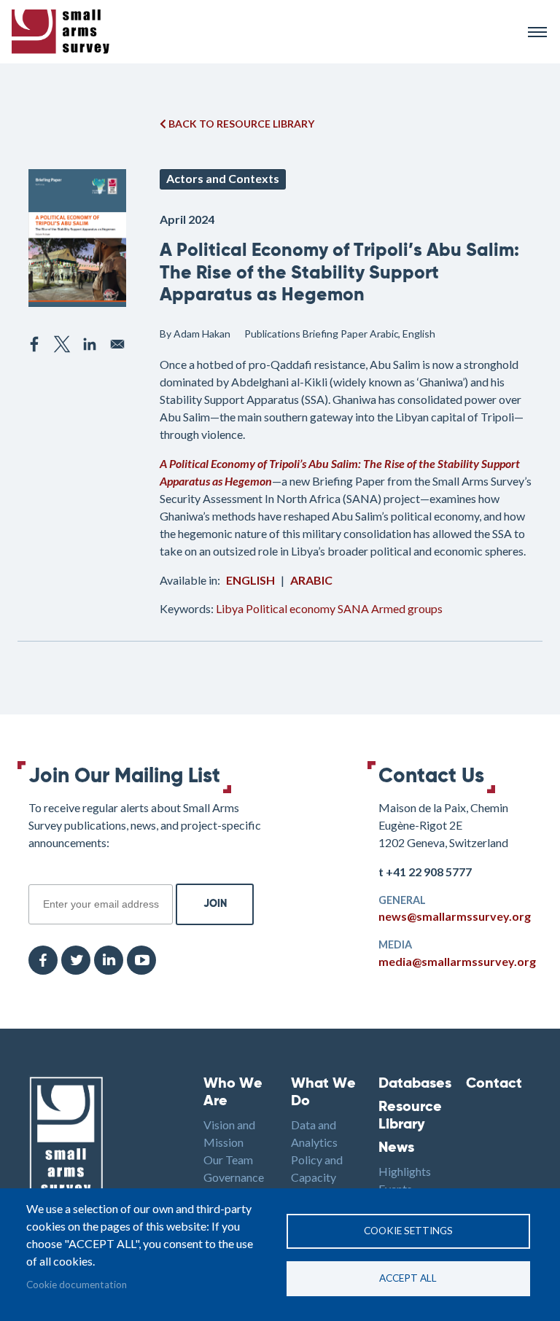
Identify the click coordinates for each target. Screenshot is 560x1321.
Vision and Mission (229, 1133)
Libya (230, 608)
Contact (494, 1084)
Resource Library (410, 1116)
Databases (411, 1084)
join (36, 876)
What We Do (323, 1093)
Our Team (228, 1159)
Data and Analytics (314, 1133)
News (396, 1148)
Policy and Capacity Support (317, 1177)
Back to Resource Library (240, 123)
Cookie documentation (76, 1284)
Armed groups (407, 608)
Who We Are (232, 1093)
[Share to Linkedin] (90, 344)
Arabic (311, 580)
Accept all (408, 1278)
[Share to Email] (117, 344)
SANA (353, 608)
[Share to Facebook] (34, 344)
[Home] (263, 32)
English (250, 580)
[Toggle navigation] (537, 32)
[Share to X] (62, 344)
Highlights (404, 1171)
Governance (233, 1177)
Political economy (290, 608)
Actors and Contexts (222, 178)
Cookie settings (408, 1230)
